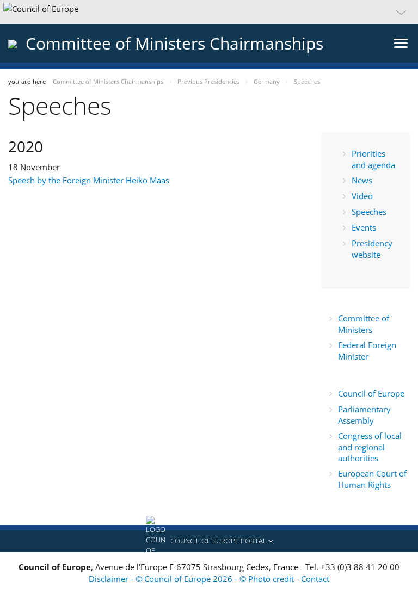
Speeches (369, 211)
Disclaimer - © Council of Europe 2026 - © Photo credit (192, 578)
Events (364, 227)
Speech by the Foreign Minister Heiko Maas (88, 180)
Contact (315, 578)
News (362, 180)
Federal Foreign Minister (367, 350)
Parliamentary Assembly (364, 415)
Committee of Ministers (363, 324)
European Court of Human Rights (372, 479)
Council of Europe (372, 393)
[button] (209, 12)
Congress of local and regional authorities (370, 446)
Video (362, 195)
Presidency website (372, 249)
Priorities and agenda (373, 159)
